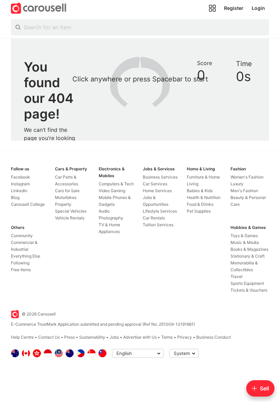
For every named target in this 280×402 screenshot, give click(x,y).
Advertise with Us (140, 337)
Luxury (236, 183)
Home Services (157, 190)
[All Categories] (212, 8)
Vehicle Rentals (69, 217)
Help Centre (22, 337)
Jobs (114, 337)
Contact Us (49, 337)
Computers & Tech (116, 183)
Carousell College (28, 204)
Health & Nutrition (204, 197)
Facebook (20, 177)
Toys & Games (244, 235)
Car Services (155, 183)
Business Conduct (213, 337)
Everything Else (25, 256)
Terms (167, 337)
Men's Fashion (244, 190)
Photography (111, 217)
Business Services (160, 177)
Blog (15, 197)
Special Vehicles (70, 211)
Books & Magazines (249, 249)
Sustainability (92, 337)
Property (63, 204)
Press (69, 337)
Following (20, 262)
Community (22, 235)
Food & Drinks (200, 204)
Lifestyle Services (160, 211)
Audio (104, 211)
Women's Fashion (247, 177)
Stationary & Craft (247, 256)
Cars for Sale (67, 190)
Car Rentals (154, 217)
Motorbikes (65, 197)
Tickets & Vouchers (248, 290)
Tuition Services (158, 224)
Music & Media (244, 242)
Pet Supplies (199, 211)
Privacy (184, 337)
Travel (236, 276)
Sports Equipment (247, 283)
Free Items (21, 269)
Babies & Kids (200, 190)
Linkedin (19, 190)
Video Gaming (112, 190)
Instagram (20, 183)
